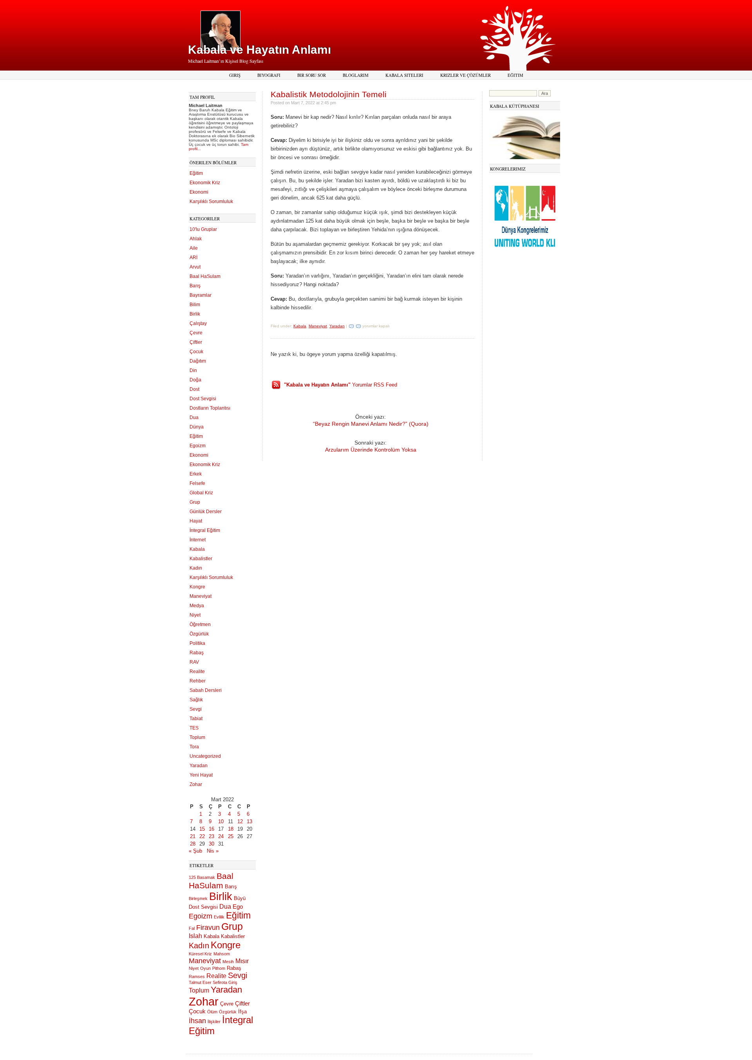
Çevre (196, 333)
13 (249, 821)
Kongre (197, 587)
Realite (197, 671)
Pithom (218, 968)
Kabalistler (201, 558)
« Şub (195, 851)
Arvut (195, 267)
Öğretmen (200, 624)
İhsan (197, 1020)
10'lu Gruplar (203, 229)
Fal (192, 928)
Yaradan (199, 765)
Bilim (195, 304)
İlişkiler (214, 1021)
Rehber (198, 681)
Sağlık (196, 699)
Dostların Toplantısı (210, 408)
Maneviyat (201, 596)
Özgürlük (199, 634)
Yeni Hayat (201, 775)
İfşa (242, 1012)
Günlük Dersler (206, 511)
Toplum (197, 737)
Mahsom (221, 953)
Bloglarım (356, 75)
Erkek (196, 474)
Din (193, 370)
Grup (195, 502)
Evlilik (219, 917)
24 (221, 836)
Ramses (197, 976)
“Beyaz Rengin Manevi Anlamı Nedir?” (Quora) (370, 424)
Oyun (205, 968)
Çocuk (196, 351)
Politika (197, 643)
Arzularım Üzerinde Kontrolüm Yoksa (370, 450)
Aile (194, 248)
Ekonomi (199, 192)
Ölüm (212, 1011)
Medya (197, 605)
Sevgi (196, 709)
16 (211, 829)
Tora (194, 747)
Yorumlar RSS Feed (340, 385)
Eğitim (515, 75)
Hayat (196, 521)
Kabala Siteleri (404, 75)
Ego (238, 907)
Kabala (197, 549)
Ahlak (196, 238)
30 (211, 844)
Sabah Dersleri (206, 690)
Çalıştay (198, 323)
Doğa (195, 380)
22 (202, 836)
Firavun (208, 927)
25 (230, 836)
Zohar (196, 784)
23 (211, 836)
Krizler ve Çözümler (465, 75)
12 (240, 821)
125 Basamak (202, 877)
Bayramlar (201, 295)
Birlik (195, 314)
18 (230, 829)
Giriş (234, 75)
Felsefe (197, 483)
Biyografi (268, 75)
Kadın (196, 568)
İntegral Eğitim (205, 530)
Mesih (228, 961)
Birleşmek (198, 898)
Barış (195, 286)
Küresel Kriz (200, 953)
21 (192, 836)
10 (221, 821)
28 (192, 844)
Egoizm (198, 445)
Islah (195, 935)
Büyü (240, 898)
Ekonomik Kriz (205, 182)
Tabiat (196, 718)
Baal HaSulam (205, 276)
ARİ (193, 257)
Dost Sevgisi (203, 398)
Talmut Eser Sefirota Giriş (213, 982)
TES (194, 728)
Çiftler (196, 342)
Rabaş (197, 652)
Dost (194, 389)
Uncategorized (205, 756)
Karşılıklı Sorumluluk (211, 201)
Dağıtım (198, 361)
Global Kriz (201, 493)
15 (202, 829)
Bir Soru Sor (311, 75)
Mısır (242, 960)
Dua (194, 417)
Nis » (213, 851)
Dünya (197, 427)
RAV (194, 662)
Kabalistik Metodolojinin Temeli (329, 94)
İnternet (198, 540)
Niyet (195, 615)
